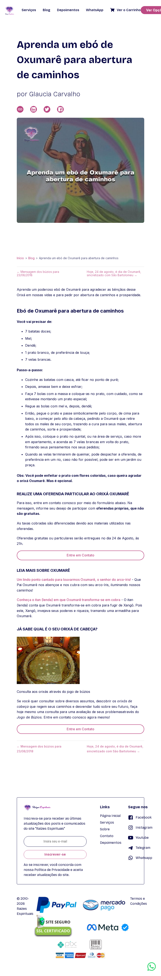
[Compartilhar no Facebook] (60, 109)
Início (20, 258)
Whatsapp (144, 858)
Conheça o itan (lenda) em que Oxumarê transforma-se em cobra (68, 600)
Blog (31, 258)
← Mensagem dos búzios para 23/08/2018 (38, 273)
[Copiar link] (20, 109)
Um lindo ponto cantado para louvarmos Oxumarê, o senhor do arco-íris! (74, 579)
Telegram (143, 848)
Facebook (144, 817)
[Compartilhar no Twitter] (47, 109)
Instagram (144, 827)
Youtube (142, 838)
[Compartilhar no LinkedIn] (33, 109)
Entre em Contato (80, 555)
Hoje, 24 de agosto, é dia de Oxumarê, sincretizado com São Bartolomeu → (114, 273)
